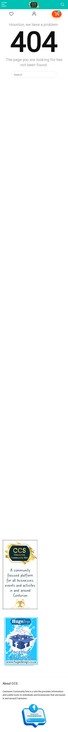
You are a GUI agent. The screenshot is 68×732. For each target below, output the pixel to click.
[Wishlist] (11, 14)
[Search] (62, 4)
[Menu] (4, 4)
